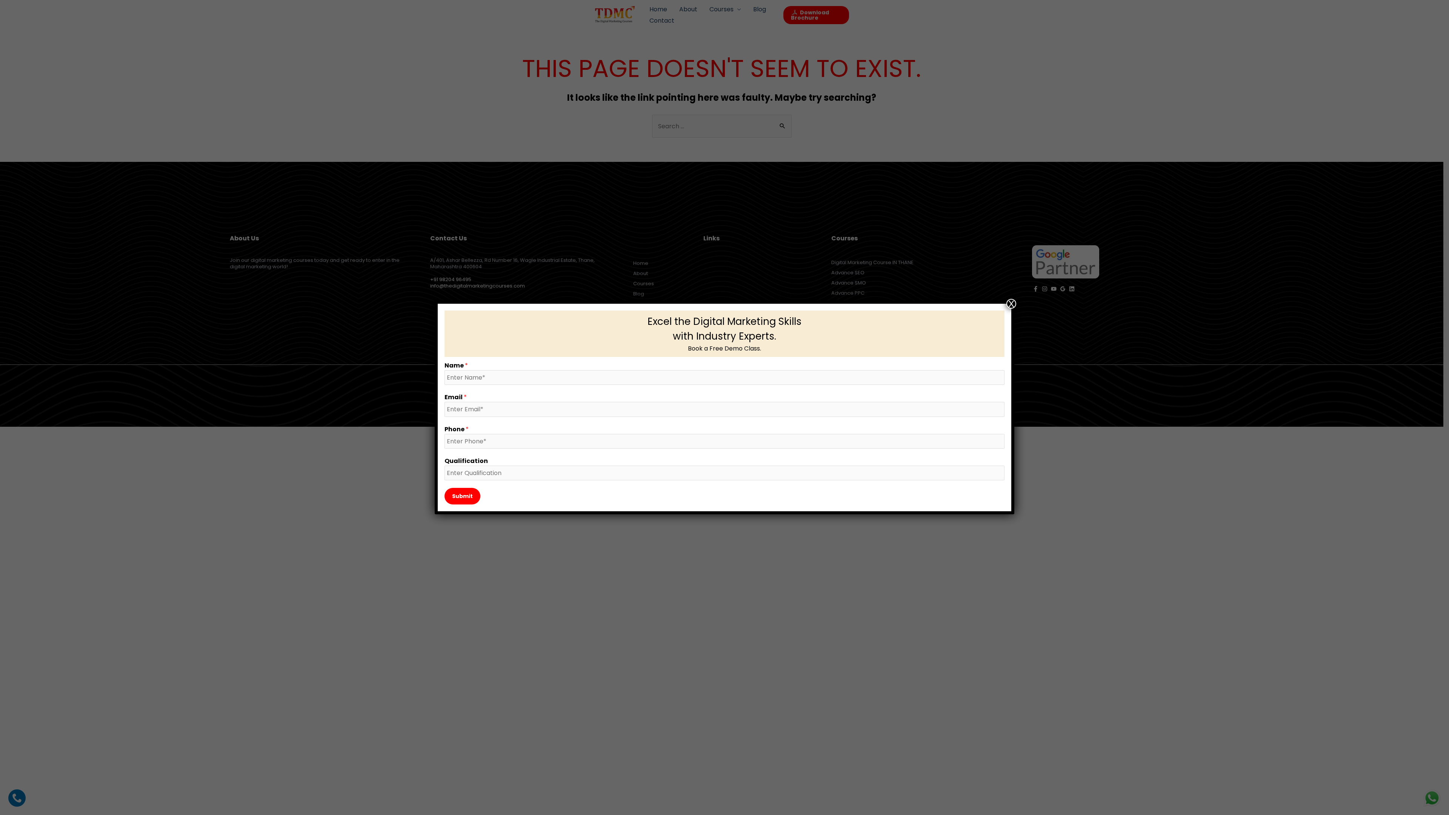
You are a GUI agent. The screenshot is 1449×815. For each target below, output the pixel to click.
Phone (457, 429)
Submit (462, 496)
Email (456, 397)
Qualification (466, 461)
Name (456, 365)
